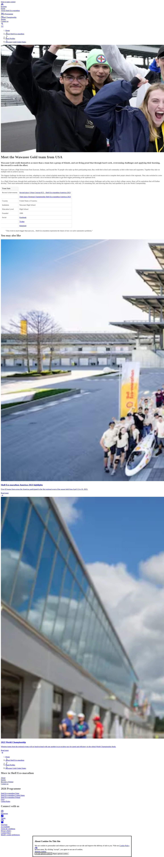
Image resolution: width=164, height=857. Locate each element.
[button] (82, 11)
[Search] (82, 23)
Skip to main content (8, 2)
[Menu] (82, 26)
